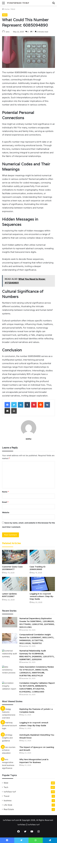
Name (5, 492)
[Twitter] (14, 405)
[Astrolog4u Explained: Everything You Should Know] (9, 738)
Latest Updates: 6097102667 (9, 595)
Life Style (8, 805)
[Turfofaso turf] (18, 3)
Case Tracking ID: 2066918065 (38, 568)
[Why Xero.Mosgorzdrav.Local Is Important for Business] (9, 764)
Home (6, 9)
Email (5, 502)
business (7, 800)
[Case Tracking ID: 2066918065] (42, 557)
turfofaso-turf (10, 792)
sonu (7, 32)
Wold (13, 9)
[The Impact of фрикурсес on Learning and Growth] (9, 751)
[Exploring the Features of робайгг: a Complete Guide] (9, 713)
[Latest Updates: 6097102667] (14, 584)
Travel (6, 796)
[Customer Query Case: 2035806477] (14, 557)
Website (5, 512)
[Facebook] (7, 405)
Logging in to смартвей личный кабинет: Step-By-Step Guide (42, 596)
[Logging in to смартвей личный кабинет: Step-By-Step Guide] (42, 584)
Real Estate (9, 809)
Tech (6, 787)
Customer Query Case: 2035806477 (12, 568)
